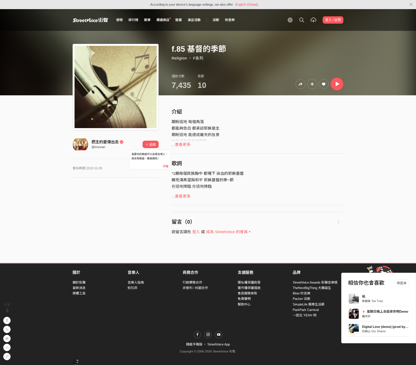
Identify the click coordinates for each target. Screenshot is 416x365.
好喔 (165, 166)
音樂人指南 (136, 282)
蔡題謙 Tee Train (372, 301)
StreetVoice (90, 20)
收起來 (402, 283)
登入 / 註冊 (333, 20)
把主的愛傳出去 (105, 142)
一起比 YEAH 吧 (304, 315)
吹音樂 (230, 20)
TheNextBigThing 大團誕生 (312, 288)
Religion (179, 58)
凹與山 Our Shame (374, 331)
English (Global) (246, 4)
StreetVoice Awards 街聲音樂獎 (315, 282)
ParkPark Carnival (306, 310)
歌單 (147, 20)
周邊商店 (162, 20)
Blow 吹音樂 (301, 293)
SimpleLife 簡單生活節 (309, 304)
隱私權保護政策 (249, 282)
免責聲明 (244, 299)
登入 (196, 232)
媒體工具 (79, 293)
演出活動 (194, 20)
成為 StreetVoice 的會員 (227, 232)
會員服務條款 (247, 293)
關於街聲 (79, 282)
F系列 (198, 58)
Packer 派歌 (301, 299)
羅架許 (366, 316)
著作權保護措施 (249, 288)
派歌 (216, 20)
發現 (119, 20)
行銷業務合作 (192, 282)
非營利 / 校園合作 (195, 288)
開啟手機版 (194, 344)
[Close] (411, 4)
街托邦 (132, 288)
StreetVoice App (218, 344)
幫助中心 (244, 304)
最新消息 (79, 288)
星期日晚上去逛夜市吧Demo (387, 311)
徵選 (178, 20)
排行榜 (133, 20)
